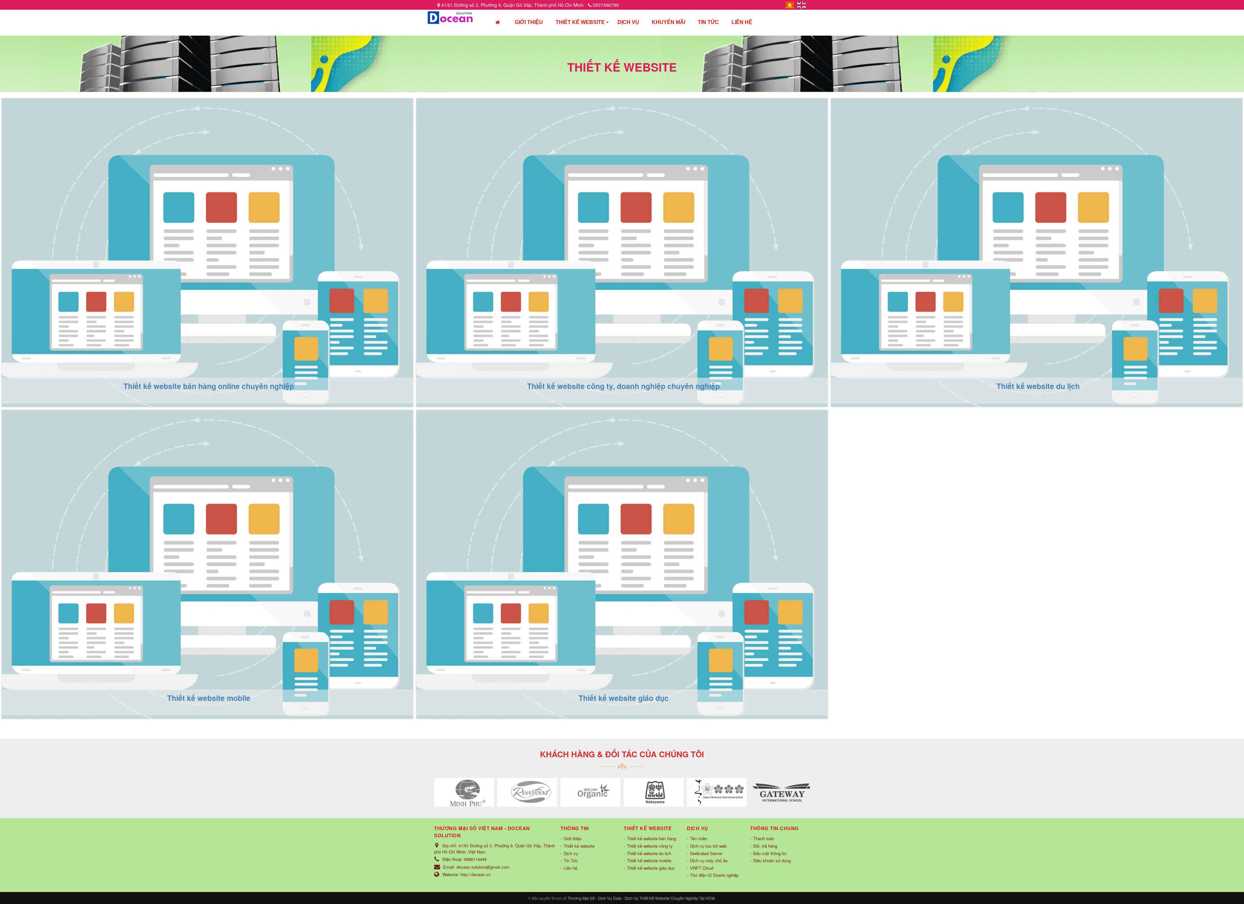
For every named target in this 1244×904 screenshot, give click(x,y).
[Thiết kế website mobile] (207, 563)
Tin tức (708, 22)
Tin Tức (571, 860)
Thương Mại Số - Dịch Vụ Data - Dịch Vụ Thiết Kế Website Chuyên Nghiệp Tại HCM (641, 898)
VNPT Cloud (701, 868)
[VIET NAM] (790, 4)
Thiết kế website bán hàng (651, 838)
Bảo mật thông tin (770, 853)
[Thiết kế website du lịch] (1036, 251)
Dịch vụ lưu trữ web (708, 846)
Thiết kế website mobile (62, 427)
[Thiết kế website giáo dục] (622, 563)
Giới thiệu (529, 22)
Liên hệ (741, 22)
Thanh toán (763, 838)
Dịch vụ (628, 22)
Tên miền (698, 838)
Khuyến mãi (668, 22)
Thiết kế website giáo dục (481, 427)
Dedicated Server (706, 853)
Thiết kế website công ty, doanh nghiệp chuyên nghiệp (546, 115)
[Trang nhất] (497, 22)
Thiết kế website (580, 22)
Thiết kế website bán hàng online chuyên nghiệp (118, 115)
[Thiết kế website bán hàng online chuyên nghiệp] (207, 251)
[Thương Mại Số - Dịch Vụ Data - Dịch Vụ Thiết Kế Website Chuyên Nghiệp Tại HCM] (450, 17)
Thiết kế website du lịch (892, 115)
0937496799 (605, 5)
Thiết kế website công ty (650, 846)
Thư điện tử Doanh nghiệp (714, 875)
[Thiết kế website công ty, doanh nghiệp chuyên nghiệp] (622, 251)
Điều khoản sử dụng (772, 860)
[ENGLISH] (801, 4)
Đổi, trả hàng (765, 846)
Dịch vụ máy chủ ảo (709, 860)
